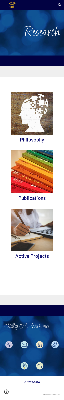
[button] (4, 5)
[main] (32, 33)
